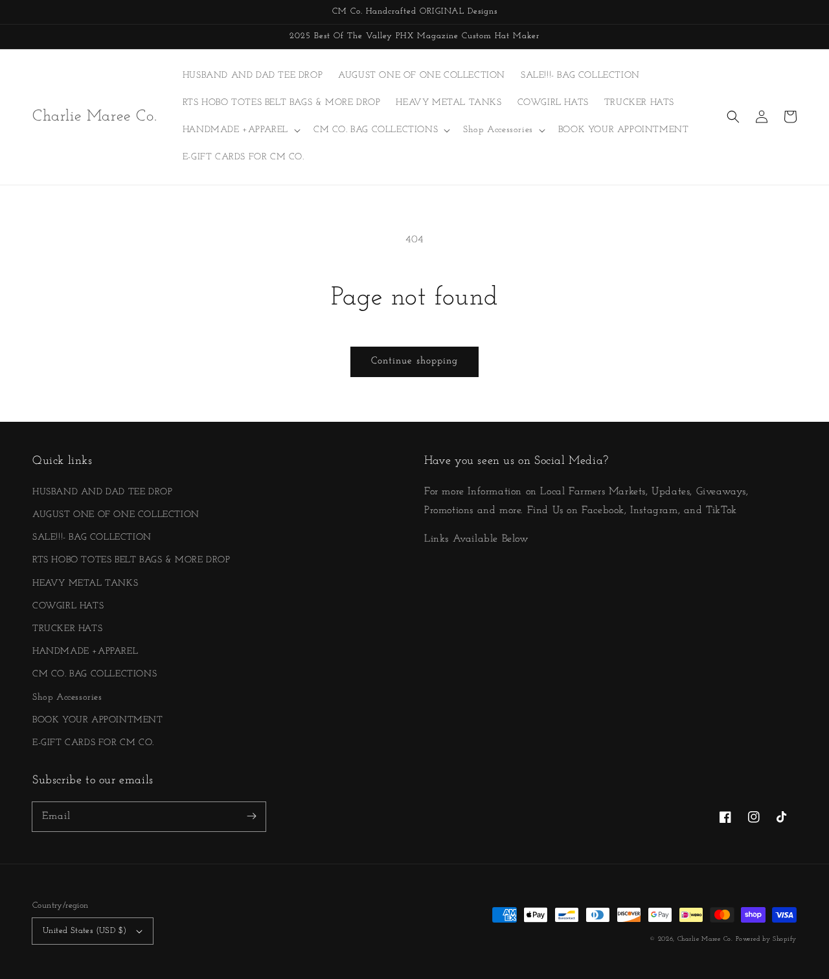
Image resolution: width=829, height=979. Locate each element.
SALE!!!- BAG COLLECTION (92, 537)
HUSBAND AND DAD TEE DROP (102, 492)
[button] (733, 116)
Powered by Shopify (766, 939)
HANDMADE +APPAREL (85, 651)
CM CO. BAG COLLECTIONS (94, 674)
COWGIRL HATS (68, 606)
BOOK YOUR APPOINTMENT (97, 720)
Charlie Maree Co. (705, 939)
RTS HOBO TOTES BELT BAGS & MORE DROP (131, 560)
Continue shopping (414, 361)
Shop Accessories (67, 697)
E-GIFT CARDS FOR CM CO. (93, 743)
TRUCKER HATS (67, 629)
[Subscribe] (251, 816)
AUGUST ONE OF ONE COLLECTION (115, 515)
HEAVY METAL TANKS (85, 583)
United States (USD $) (84, 931)
